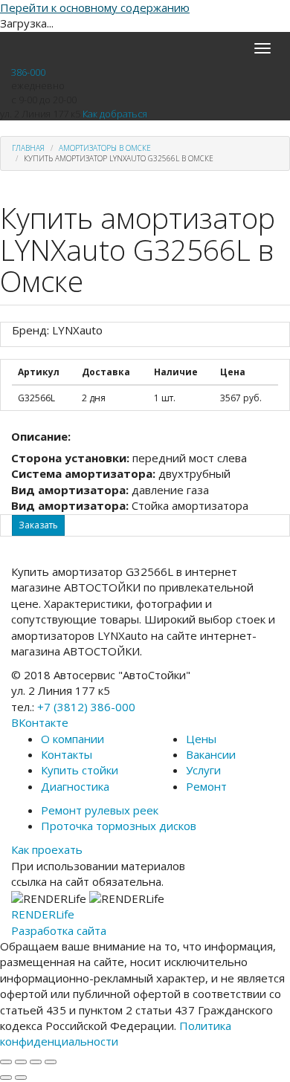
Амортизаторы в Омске (105, 148)
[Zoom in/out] (51, 1062)
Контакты (66, 754)
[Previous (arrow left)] (6, 1077)
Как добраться (115, 113)
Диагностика (75, 786)
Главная (28, 148)
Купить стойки (79, 769)
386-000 (28, 72)
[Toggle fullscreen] (36, 1062)
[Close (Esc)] (6, 1062)
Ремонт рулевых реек (99, 810)
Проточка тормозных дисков (118, 825)
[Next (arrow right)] (21, 1077)
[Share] (21, 1062)
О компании (72, 738)
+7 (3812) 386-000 (86, 706)
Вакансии (211, 754)
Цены (201, 738)
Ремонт (206, 786)
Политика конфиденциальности (115, 1033)
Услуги (203, 769)
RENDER (42, 914)
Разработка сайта (58, 930)
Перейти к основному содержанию (95, 7)
